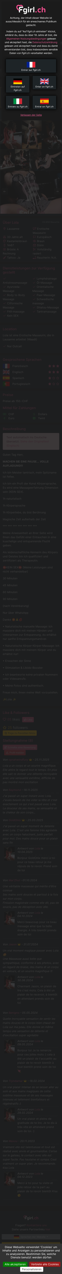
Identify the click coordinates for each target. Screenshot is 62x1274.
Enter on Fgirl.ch (44, 86)
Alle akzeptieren (15, 1264)
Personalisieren (32, 1269)
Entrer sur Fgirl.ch (31, 70)
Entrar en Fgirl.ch (44, 106)
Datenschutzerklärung (44, 42)
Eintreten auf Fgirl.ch (18, 88)
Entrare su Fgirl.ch (18, 106)
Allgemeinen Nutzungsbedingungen (26, 38)
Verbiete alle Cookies (45, 1264)
